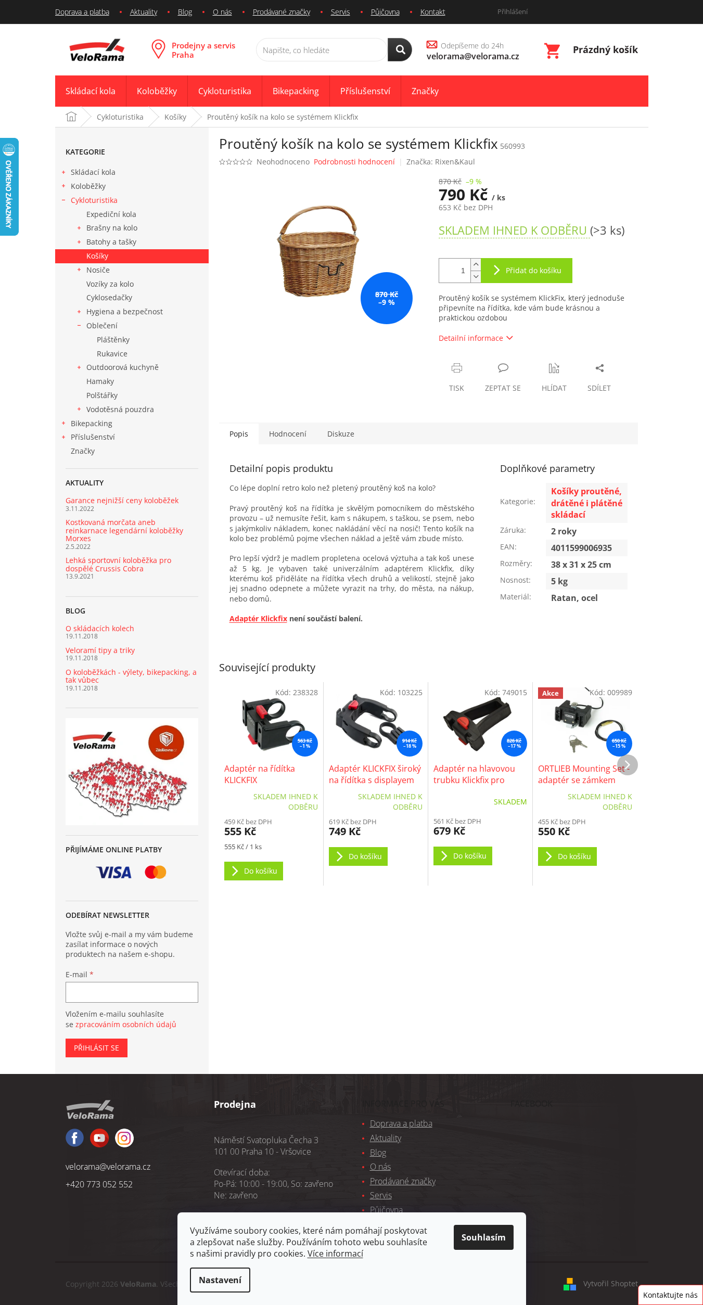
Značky (83, 451)
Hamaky (100, 381)
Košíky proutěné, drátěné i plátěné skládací (586, 502)
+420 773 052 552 (99, 1184)
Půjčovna (385, 12)
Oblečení (102, 325)
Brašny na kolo (111, 228)
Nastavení (220, 1280)
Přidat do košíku (533, 270)
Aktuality (143, 12)
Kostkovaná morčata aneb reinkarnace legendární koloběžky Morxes (124, 530)
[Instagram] (99, 1143)
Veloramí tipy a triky (100, 650)
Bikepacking (91, 423)
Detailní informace (471, 338)
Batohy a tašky (111, 242)
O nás (222, 12)
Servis (340, 12)
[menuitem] (90, 91)
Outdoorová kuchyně (122, 367)
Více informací (335, 1253)
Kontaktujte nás (670, 1295)
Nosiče (98, 270)
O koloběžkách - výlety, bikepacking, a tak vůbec (131, 676)
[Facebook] (75, 1142)
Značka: (440, 162)
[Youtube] (124, 1143)
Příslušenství (93, 437)
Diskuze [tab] (340, 434)
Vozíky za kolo (110, 284)
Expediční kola (111, 214)
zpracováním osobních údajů (125, 1024)
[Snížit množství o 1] (475, 277)
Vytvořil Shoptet (610, 1283)
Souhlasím (484, 1237)
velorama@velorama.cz (108, 1166)
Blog (185, 12)
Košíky (97, 256)
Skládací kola (93, 172)
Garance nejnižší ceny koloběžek (122, 500)
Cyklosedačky (109, 297)
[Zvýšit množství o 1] (475, 265)
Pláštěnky (113, 339)
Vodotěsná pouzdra (120, 409)
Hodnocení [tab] (287, 434)
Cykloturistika (94, 200)
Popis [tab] (238, 434)
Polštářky (102, 395)
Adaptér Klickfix (258, 618)
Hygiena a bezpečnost (124, 311)
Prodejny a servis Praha (203, 50)
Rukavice (112, 354)
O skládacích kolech (100, 628)
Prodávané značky (281, 12)
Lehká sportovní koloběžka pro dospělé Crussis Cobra (118, 564)
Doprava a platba (82, 12)
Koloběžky (88, 186)
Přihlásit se (96, 1048)
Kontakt (432, 12)
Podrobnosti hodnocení (354, 162)
